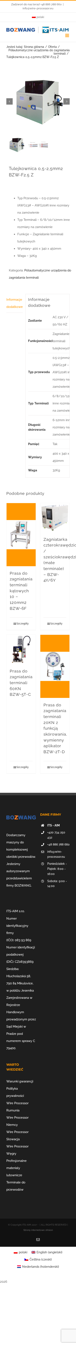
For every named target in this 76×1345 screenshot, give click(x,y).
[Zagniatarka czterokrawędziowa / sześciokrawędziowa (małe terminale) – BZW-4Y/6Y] (54, 517)
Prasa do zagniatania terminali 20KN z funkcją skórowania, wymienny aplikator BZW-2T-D (55, 728)
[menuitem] (38, 17)
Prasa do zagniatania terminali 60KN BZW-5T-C (21, 683)
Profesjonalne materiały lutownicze (16, 1168)
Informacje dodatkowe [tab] (14, 303)
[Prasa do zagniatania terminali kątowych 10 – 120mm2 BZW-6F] (21, 534)
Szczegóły (22, 623)
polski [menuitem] (23, 1252)
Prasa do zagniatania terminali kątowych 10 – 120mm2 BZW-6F (21, 591)
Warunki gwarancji (19, 1081)
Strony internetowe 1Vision (38, 1230)
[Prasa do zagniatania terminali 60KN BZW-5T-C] (21, 649)
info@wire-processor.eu (38, 8)
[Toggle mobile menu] (67, 35)
